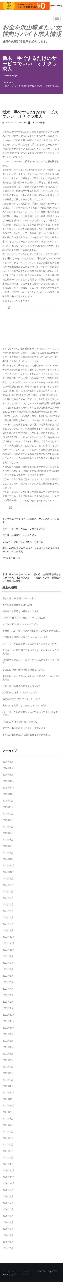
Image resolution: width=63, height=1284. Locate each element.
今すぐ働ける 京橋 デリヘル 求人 (19, 598)
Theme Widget (21, 1274)
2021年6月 (7, 1131)
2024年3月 (7, 917)
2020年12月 (8, 1170)
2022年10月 (8, 1027)
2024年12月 (8, 858)
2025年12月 (8, 781)
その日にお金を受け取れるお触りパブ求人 (23, 669)
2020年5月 (7, 1215)
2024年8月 (7, 884)
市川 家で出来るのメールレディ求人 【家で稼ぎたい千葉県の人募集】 (16, 577)
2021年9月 (7, 1112)
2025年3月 (7, 839)
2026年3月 (7, 761)
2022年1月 (7, 1086)
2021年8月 (7, 1118)
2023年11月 (8, 943)
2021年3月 (7, 1150)
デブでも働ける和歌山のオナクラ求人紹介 (23, 728)
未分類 (16, 557)
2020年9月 (7, 1189)
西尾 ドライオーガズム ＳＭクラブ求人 (23, 528)
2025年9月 (7, 800)
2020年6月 (7, 1209)
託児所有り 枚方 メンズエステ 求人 (20, 692)
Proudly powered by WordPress (19, 1270)
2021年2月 (7, 1157)
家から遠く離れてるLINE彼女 (17, 604)
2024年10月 (8, 871)
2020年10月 (8, 1183)
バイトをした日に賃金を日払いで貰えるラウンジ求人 (29, 643)
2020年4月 (7, 1222)
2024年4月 (7, 910)
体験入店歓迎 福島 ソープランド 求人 (21, 698)
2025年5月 (7, 826)
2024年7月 (7, 891)
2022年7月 (7, 1047)
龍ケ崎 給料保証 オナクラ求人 (19, 535)
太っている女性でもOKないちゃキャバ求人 (24, 705)
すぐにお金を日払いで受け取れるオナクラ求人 (26, 734)
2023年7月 (7, 969)
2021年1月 (7, 1163)
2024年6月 (7, 897)
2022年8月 (7, 1040)
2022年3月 (7, 1073)
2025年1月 (7, 852)
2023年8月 (7, 962)
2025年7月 (7, 813)
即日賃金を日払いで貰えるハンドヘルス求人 (25, 637)
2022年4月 (7, 1066)
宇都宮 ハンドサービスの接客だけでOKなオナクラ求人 (31, 630)
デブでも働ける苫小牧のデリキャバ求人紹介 (25, 617)
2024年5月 (7, 904)
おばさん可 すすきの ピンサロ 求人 (20, 721)
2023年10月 (8, 949)
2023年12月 (8, 936)
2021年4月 (7, 1144)
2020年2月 (7, 1235)
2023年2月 (7, 1001)
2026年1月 (7, 774)
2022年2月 (7, 1079)
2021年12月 (8, 1092)
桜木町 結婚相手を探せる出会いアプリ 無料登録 (47, 576)
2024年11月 (8, 865)
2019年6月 (7, 1241)
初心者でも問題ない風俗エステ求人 (20, 611)
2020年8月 (7, 1196)
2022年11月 (8, 1021)
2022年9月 (7, 1034)
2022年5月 (7, 1060)
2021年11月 (8, 1099)
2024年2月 (7, 923)
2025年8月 (7, 807)
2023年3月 (7, 995)
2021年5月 (7, 1137)
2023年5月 (7, 982)
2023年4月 (7, 988)
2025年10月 (8, 794)
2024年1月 (7, 930)
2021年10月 (8, 1105)
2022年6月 (7, 1053)
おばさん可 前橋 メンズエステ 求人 (20, 624)
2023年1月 (7, 1008)
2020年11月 (8, 1176)
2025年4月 (7, 833)
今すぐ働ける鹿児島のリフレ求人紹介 (21, 685)
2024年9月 (7, 878)
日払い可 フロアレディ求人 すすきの (22, 541)
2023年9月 (7, 956)
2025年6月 (7, 820)
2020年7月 (7, 1202)
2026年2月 (7, 768)
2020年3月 (7, 1228)
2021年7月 (7, 1125)
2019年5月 (7, 1248)
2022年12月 (8, 1014)
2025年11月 (8, 787)
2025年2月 (7, 846)
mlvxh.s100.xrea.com (16, 122)
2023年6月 (7, 975)
